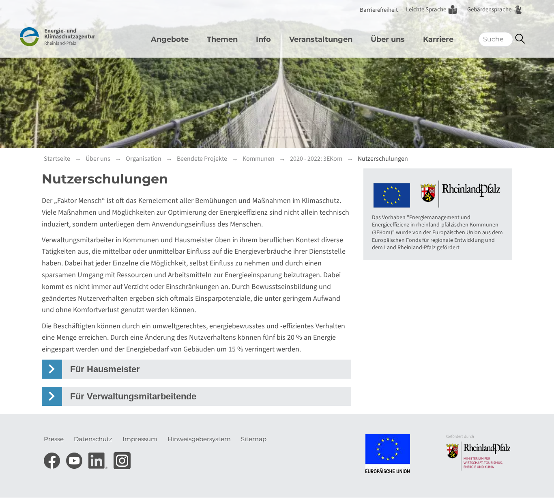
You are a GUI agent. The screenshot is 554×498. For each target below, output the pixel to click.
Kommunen (259, 158)
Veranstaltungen (320, 39)
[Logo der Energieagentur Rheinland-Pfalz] (71, 36)
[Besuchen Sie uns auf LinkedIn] (99, 458)
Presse (54, 439)
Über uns (388, 39)
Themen (222, 39)
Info (263, 39)
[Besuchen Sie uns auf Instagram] (122, 458)
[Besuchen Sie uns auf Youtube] (75, 458)
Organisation (143, 158)
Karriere (438, 39)
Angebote (170, 39)
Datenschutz (93, 439)
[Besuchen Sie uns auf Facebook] (53, 458)
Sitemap (253, 439)
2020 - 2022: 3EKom (316, 158)
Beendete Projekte (202, 158)
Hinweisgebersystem (199, 439)
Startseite (57, 158)
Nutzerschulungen (383, 158)
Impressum (139, 439)
